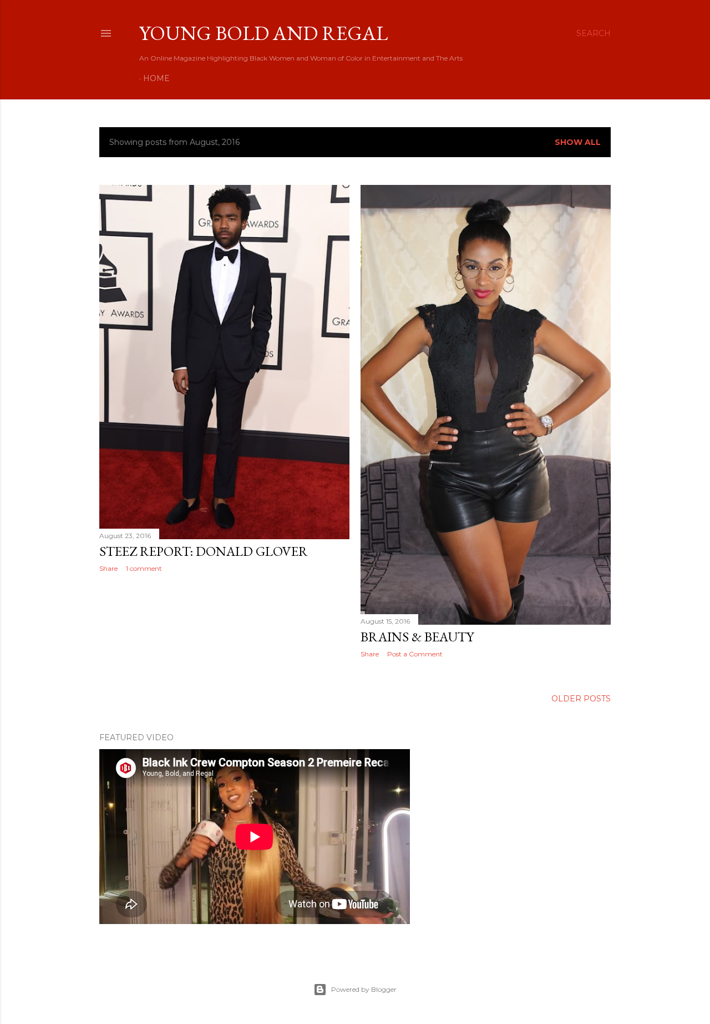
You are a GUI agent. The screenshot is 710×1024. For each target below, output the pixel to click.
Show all (578, 142)
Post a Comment (415, 654)
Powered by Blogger (364, 989)
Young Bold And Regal (263, 33)
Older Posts (581, 699)
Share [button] (108, 568)
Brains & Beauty (417, 636)
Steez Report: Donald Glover (203, 551)
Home (156, 78)
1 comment (144, 568)
